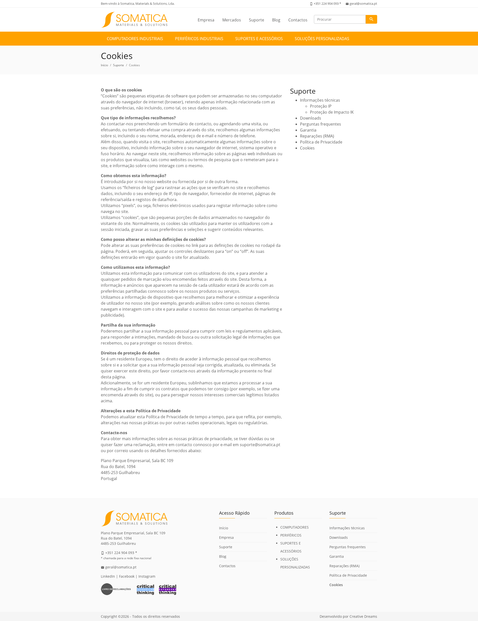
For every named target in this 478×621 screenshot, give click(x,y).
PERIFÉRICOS (290, 535)
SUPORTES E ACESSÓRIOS (259, 38)
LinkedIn (108, 576)
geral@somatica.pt (363, 3)
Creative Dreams (363, 616)
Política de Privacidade (321, 142)
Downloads (310, 118)
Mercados (231, 20)
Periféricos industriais (199, 38)
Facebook (126, 576)
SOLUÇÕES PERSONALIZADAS (322, 38)
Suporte (256, 20)
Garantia (308, 130)
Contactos (297, 20)
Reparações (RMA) (317, 136)
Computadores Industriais (135, 38)
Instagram (146, 576)
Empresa (206, 20)
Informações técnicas (320, 100)
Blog (276, 20)
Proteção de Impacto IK (332, 112)
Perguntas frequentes (320, 124)
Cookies (307, 148)
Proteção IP (321, 106)
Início (104, 65)
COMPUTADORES (294, 527)
